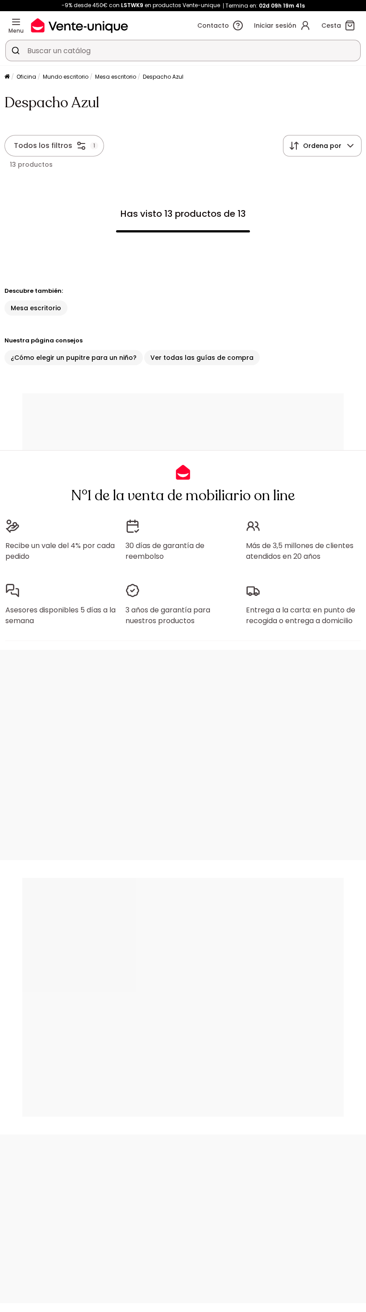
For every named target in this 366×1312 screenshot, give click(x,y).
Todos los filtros (43, 145)
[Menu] (16, 22)
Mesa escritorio (115, 76)
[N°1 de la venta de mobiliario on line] (79, 25)
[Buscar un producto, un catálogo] (15, 50)
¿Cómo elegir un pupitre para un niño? (74, 357)
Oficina (26, 76)
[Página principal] (7, 77)
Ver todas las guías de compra (202, 357)
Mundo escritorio (65, 76)
